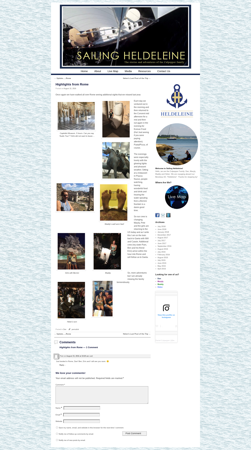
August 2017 (163, 238)
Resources (144, 71)
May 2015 (162, 266)
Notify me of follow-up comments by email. (76, 434)
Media (128, 71)
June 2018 (162, 229)
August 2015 (163, 257)
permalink (75, 329)
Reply (62, 365)
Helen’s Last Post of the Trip (137, 78)
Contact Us (163, 71)
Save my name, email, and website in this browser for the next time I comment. (91, 428)
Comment (60, 385)
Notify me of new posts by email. (72, 440)
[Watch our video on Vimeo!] (168, 217)
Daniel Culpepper (162, 340)
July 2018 (162, 226)
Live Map (113, 71)
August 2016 (163, 249)
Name (59, 408)
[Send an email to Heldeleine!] (163, 217)
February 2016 (164, 255)
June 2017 (162, 243)
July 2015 (162, 260)
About (97, 71)
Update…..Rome (62, 78)
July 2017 (162, 240)
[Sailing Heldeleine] (125, 37)
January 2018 (163, 232)
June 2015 (162, 263)
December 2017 (164, 235)
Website (59, 421)
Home (84, 71)
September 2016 (164, 246)
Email (59, 415)
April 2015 (162, 269)
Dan (64, 329)
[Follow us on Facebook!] (157, 217)
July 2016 (162, 252)
